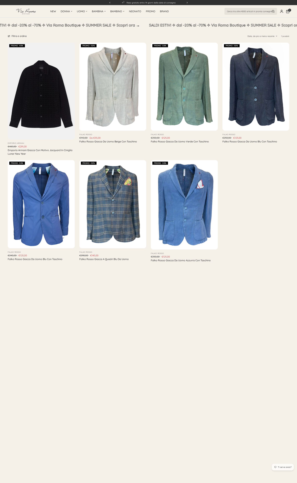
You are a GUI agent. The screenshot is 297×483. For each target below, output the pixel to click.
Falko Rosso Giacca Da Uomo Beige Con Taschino (108, 141)
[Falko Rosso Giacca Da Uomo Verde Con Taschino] (184, 87)
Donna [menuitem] (65, 11)
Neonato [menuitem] (135, 11)
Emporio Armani (16, 143)
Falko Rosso (85, 134)
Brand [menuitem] (164, 11)
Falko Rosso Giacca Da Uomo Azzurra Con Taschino (181, 260)
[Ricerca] (273, 11)
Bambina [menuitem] (97, 11)
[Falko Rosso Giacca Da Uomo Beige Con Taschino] (112, 87)
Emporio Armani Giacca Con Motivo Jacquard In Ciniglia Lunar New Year (40, 152)
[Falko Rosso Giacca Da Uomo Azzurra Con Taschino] (184, 204)
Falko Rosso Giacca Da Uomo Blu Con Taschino (249, 141)
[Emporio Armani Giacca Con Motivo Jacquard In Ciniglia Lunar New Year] (41, 91)
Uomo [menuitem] (81, 11)
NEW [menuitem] (53, 11)
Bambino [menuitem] (116, 11)
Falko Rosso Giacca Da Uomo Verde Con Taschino (180, 141)
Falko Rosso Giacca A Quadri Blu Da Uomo (104, 259)
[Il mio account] (282, 11)
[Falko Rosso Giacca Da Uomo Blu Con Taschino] (255, 87)
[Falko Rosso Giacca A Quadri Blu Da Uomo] (112, 204)
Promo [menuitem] (150, 11)
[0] (287, 11)
